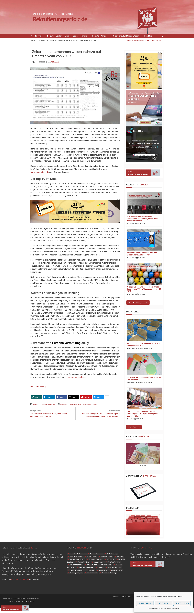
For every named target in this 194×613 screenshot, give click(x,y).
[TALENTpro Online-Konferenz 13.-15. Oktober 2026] (144, 161)
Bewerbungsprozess (76, 565)
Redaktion (148, 36)
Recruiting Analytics (76, 573)
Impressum (175, 608)
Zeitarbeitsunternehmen (90, 404)
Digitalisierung (91, 556)
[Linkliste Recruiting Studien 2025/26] (75, 222)
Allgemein (36, 404)
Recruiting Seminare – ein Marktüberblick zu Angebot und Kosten (143, 344)
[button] (36, 397)
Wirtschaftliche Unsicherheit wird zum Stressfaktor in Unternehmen (142, 254)
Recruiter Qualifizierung (77, 559)
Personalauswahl (92, 573)
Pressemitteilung (38, 386)
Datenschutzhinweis (165, 608)
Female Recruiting (83, 562)
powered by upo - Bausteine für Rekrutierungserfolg (143, 40)
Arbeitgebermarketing (95, 559)
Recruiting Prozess (106, 556)
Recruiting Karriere (99, 36)
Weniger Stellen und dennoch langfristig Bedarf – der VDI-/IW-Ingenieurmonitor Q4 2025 (144, 289)
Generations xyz (98, 562)
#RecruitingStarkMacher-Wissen (126, 36)
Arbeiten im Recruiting (76, 570)
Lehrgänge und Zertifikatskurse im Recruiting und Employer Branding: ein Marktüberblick (142, 414)
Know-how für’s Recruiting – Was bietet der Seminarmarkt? (144, 379)
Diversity (100, 567)
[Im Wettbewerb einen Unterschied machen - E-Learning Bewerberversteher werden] (144, 125)
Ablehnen (163, 603)
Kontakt (116, 597)
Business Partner (80, 36)
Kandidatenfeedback (76, 556)
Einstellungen (182, 603)
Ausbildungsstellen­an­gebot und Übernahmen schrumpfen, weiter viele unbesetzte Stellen (142, 218)
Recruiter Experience (96, 554)
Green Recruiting (92, 565)
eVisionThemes (29, 601)
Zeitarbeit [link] (47, 128)
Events (67, 36)
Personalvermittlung (75, 404)
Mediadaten (126, 597)
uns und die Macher (20, 579)
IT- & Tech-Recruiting (114, 562)
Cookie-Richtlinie (153, 608)
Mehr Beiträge (133, 427)
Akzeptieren (145, 603)
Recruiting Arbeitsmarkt (48, 404)
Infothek (38, 36)
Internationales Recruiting (77, 554)
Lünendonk (63, 404)
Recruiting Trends (116, 570)
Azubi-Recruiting (112, 554)
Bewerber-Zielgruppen (114, 567)
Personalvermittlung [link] (66, 343)
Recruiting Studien (54, 36)
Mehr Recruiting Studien (137, 302)
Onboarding (110, 559)
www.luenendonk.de (39, 172)
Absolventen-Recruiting (109, 573)
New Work (120, 556)
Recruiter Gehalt (106, 565)
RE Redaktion (56, 62)
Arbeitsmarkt (103, 570)
